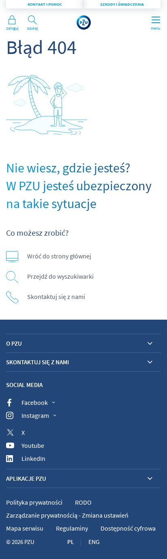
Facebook (34, 402)
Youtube (32, 445)
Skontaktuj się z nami (56, 296)
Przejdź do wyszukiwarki (60, 276)
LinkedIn (33, 458)
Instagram (35, 415)
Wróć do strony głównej (59, 256)
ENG (94, 542)
